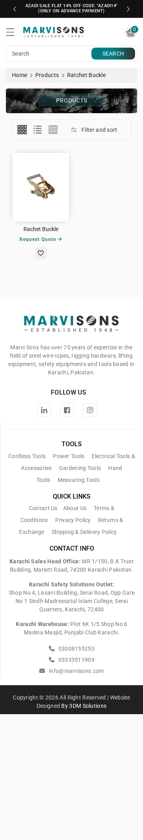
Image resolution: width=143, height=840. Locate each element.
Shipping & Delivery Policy (84, 532)
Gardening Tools (80, 468)
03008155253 (76, 648)
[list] (37, 130)
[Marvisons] (71, 327)
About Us (75, 508)
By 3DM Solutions (83, 706)
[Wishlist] (41, 253)
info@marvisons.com (76, 671)
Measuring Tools (79, 480)
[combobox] (49, 53)
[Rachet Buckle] (40, 187)
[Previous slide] (14, 9)
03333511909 (76, 660)
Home (19, 75)
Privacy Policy (73, 520)
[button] (14, 34)
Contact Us (43, 508)
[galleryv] (53, 130)
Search (113, 53)
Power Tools (68, 456)
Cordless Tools (27, 456)
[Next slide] (128, 9)
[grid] (22, 130)
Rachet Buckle (40, 229)
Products (47, 75)
